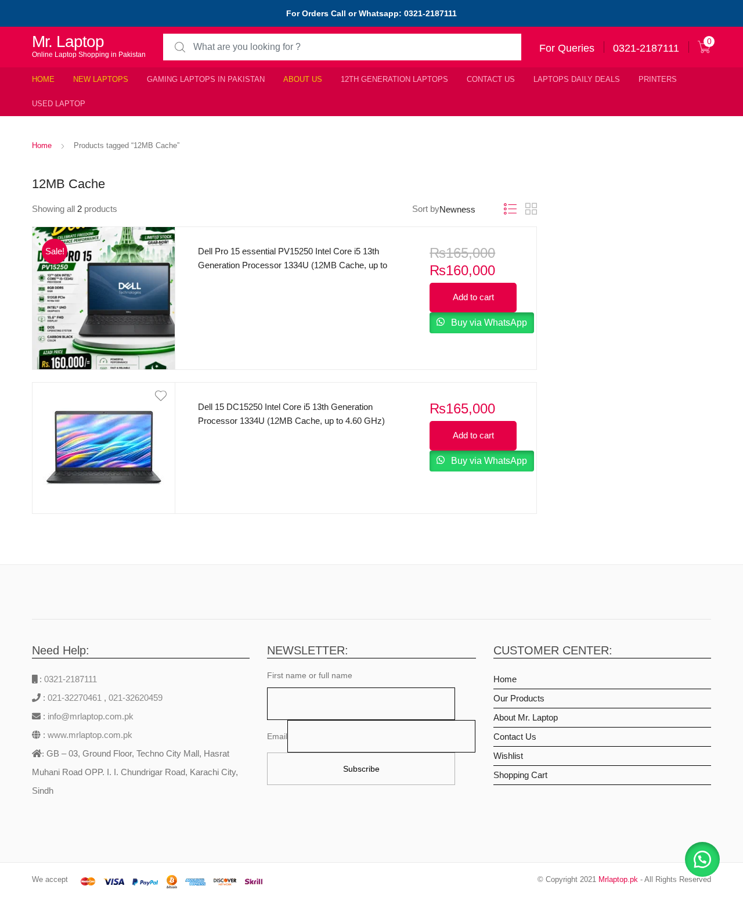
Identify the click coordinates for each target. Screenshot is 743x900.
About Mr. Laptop (525, 717)
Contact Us (491, 79)
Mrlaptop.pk (618, 879)
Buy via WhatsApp (488, 322)
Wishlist (508, 756)
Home (43, 79)
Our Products (518, 698)
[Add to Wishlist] (104, 240)
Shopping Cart (520, 775)
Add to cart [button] (473, 297)
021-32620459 (136, 698)
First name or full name (309, 675)
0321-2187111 (70, 679)
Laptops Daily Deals (576, 79)
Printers (658, 79)
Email (277, 736)
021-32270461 (76, 698)
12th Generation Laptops (394, 79)
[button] (702, 859)
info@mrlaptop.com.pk (89, 716)
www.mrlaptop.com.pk (88, 735)
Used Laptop (58, 103)
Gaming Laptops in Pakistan (206, 79)
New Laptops (100, 79)
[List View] (510, 209)
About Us (302, 79)
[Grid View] (531, 209)
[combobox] (342, 47)
